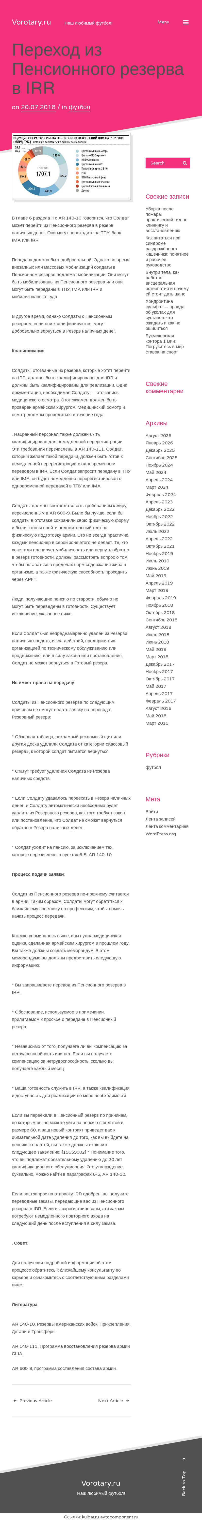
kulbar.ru (90, 1517)
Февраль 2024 (161, 494)
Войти (152, 811)
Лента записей (161, 819)
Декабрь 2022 (160, 509)
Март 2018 (157, 657)
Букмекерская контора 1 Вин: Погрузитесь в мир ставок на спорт (165, 344)
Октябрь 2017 (160, 679)
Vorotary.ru (31, 22)
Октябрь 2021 (160, 546)
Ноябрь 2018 (159, 605)
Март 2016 (157, 723)
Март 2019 (157, 590)
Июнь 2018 (157, 642)
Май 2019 (156, 575)
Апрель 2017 (159, 693)
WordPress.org (161, 834)
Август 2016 (158, 708)
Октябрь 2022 (160, 524)
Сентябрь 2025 (161, 457)
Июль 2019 (157, 561)
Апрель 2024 (159, 480)
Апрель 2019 (159, 583)
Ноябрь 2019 (159, 553)
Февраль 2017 (161, 701)
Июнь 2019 (157, 568)
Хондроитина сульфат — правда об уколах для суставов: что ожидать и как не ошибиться (165, 315)
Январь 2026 (159, 443)
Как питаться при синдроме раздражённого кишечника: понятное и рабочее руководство (167, 251)
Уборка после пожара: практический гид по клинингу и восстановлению (166, 219)
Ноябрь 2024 (159, 465)
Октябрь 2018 (160, 612)
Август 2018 (158, 627)
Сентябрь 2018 (161, 620)
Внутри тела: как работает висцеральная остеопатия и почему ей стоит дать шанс (167, 283)
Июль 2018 (157, 634)
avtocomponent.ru (119, 1517)
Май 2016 (156, 716)
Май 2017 (156, 686)
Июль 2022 (157, 531)
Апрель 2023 (159, 502)
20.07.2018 (38, 107)
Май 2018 (156, 649)
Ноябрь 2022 (159, 516)
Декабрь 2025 (160, 450)
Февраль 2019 (161, 598)
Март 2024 (157, 487)
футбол (79, 107)
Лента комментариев (167, 826)
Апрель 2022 (159, 539)
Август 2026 (158, 435)
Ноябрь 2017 (159, 671)
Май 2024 (156, 472)
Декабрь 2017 (160, 664)
